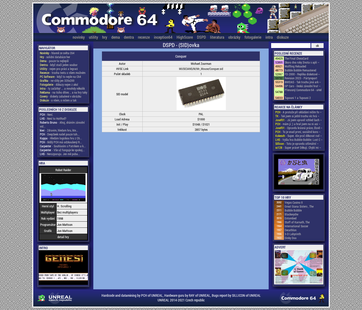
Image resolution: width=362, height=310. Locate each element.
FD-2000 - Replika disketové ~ (302, 74)
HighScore (185, 37)
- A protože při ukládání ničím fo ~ (298, 112)
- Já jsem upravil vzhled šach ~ (298, 120)
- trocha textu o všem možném (62, 73)
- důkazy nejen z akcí (59, 84)
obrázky (234, 37)
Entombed (290, 218)
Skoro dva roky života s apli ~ (302, 62)
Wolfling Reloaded (295, 66)
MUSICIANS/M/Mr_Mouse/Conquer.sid (201, 69)
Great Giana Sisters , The (299, 206)
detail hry (63, 237)
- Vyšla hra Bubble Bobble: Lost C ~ (299, 140)
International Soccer (296, 226)
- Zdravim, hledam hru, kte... (59, 130)
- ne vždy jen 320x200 (57, 80)
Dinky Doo (290, 238)
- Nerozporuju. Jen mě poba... (60, 154)
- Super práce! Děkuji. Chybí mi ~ (298, 147)
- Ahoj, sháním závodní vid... (62, 124)
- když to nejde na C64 (60, 77)
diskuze (283, 37)
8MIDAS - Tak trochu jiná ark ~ (303, 82)
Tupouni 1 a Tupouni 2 (298, 98)
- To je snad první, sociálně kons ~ (298, 132)
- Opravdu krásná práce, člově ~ (298, 128)
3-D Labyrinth (293, 234)
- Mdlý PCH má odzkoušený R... (61, 142)
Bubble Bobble (293, 210)
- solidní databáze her (55, 57)
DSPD (201, 37)
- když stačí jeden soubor (59, 65)
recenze (144, 37)
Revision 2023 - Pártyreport (301, 78)
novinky (79, 37)
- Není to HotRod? (53, 118)
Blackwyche (291, 214)
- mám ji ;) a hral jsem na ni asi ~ (297, 124)
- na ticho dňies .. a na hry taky (63, 92)
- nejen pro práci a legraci (59, 69)
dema (115, 37)
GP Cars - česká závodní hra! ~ (303, 86)
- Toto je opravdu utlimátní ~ (297, 144)
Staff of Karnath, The (297, 222)
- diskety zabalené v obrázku (60, 96)
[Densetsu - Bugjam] (298, 172)
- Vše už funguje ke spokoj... (62, 150)
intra (269, 37)
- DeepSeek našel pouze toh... (60, 134)
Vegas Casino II (294, 202)
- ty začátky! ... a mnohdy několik (62, 88)
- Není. (46, 114)
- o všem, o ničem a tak (58, 100)
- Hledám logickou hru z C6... (61, 138)
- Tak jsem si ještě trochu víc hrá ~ (297, 116)
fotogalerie (253, 37)
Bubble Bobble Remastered (300, 70)
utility (93, 37)
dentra (129, 37)
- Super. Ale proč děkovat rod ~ (298, 136)
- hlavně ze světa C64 (57, 53)
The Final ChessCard (296, 58)
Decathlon (290, 230)
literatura (217, 37)
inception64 (163, 37)
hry (104, 37)
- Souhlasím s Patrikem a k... (63, 146)
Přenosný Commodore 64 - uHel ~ (303, 92)
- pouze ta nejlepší (54, 61)
